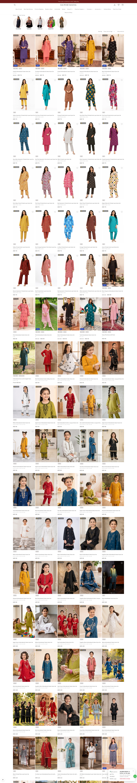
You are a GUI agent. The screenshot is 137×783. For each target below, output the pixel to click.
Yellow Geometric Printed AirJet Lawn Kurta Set (24, 115)
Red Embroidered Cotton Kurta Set (43, 510)
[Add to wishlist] (32, 36)
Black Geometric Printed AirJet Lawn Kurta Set (90, 159)
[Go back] (3, 779)
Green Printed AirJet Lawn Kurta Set (110, 247)
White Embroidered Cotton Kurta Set (66, 379)
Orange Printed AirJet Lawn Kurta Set (66, 115)
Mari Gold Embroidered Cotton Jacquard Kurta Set (90, 423)
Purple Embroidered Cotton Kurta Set (21, 71)
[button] (14, 5)
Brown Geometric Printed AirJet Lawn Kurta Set (23, 291)
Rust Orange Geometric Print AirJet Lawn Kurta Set (46, 247)
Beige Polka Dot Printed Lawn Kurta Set (111, 203)
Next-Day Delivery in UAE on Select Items (68, 1)
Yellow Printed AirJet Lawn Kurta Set (21, 247)
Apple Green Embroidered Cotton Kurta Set (45, 422)
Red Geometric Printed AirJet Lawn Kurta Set (68, 203)
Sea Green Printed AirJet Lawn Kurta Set (44, 115)
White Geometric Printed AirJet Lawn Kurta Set (90, 291)
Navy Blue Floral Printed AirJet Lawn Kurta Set (90, 115)
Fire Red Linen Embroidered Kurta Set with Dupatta (45, 774)
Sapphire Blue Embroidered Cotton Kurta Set (112, 554)
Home (14, 15)
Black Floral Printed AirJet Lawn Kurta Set (89, 203)
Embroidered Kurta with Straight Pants (22, 378)
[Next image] (33, 50)
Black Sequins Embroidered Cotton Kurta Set (112, 291)
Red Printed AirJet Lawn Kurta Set (43, 291)
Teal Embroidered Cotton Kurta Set (88, 335)
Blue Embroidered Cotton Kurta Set (110, 686)
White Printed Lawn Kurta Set (64, 159)
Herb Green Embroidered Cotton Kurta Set (67, 686)
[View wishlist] (118, 5)
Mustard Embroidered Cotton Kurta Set (89, 71)
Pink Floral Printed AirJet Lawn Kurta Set (111, 115)
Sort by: (100, 31)
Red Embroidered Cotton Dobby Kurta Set (45, 379)
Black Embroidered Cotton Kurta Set (110, 71)
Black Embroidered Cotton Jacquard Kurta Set (113, 379)
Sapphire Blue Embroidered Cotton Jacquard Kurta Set (90, 598)
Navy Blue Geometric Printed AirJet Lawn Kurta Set (24, 159)
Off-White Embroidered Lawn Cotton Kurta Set (90, 774)
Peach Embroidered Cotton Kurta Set (88, 686)
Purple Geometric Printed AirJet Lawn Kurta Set (113, 159)
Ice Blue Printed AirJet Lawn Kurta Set (66, 247)
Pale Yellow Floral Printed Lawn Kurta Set (22, 203)
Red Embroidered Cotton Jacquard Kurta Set (68, 422)
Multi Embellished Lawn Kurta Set (110, 598)
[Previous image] (15, 50)
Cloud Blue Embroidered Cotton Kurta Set (89, 730)
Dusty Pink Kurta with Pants (108, 335)
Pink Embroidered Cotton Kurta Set (21, 335)
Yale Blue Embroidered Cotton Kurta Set (89, 466)
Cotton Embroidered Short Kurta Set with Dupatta (67, 774)
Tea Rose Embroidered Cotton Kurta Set (44, 71)
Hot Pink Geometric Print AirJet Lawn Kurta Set (46, 159)
